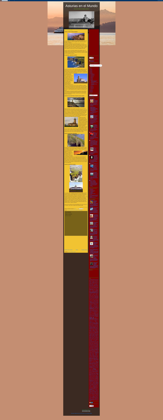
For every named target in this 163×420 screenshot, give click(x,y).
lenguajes (93, 346)
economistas (90, 314)
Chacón (97, 301)
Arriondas (97, 289)
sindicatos (96, 385)
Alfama (94, 285)
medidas (90, 354)
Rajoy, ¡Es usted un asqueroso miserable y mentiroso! (95, 263)
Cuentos (93, 309)
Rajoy (97, 373)
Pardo (97, 364)
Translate (95, 96)
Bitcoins (90, 295)
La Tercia (91, 345)
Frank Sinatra (93, 328)
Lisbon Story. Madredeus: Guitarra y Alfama (94, 81)
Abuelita (90, 281)
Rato (91, 374)
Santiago (94, 382)
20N (89, 280)
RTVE (97, 380)
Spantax (90, 388)
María (96, 352)
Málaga (94, 350)
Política (94, 368)
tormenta (95, 393)
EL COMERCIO (92, 191)
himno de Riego (93, 336)
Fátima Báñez (95, 323)
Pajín (97, 363)
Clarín (97, 303)
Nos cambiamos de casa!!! (95, 165)
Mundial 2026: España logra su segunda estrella (96, 157)
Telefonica (90, 390)
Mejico (93, 354)
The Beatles (94, 391)
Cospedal (90, 308)
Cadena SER (96, 297)
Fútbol (96, 329)
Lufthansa (92, 348)
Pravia (96, 369)
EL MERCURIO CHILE (92, 193)
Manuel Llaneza (94, 351)
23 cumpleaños (96, 280)
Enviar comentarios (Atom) (72, 251)
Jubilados (90, 343)
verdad (90, 397)
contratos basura (95, 306)
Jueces (92, 343)
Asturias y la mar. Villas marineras (94, 84)
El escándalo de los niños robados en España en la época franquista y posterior (95, 215)
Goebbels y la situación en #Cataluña (95, 201)
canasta (94, 298)
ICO (90, 338)
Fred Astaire (97, 328)
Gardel (96, 330)
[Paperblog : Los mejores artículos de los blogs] (91, 58)
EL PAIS (91, 194)
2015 (90, 72)
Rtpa (95, 380)
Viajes (93, 397)
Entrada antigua (84, 249)
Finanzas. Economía (91, 325)
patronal (90, 366)
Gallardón (90, 330)
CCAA (93, 301)
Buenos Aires (96, 296)
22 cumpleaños (92, 280)
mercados (90, 355)
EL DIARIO (91, 192)
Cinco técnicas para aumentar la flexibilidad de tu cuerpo (94, 141)
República (97, 377)
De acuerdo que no (92, 132)
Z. (97, 399)
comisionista (95, 304)
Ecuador (94, 314)
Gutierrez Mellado (95, 335)
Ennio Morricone (93, 316)
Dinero (90, 313)
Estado (90, 319)
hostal (97, 336)
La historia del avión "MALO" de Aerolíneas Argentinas (95, 223)
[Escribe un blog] (80, 208)
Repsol (94, 377)
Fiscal (94, 325)
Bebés (96, 293)
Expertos (94, 322)
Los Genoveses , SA (92, 147)
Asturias (97, 290)
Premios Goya (91, 370)
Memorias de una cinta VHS (94, 155)
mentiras (96, 354)
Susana (93, 389)
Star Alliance (96, 388)
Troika (96, 394)
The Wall (92, 392)
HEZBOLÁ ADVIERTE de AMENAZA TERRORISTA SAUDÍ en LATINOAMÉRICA (93, 108)
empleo (90, 316)
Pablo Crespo (94, 363)
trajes (90, 394)
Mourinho (94, 358)
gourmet (94, 333)
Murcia (90, 359)
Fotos (94, 326)
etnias (90, 320)
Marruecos (96, 353)
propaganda (96, 372)
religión (90, 377)
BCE (94, 293)
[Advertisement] (76, 242)
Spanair (97, 387)
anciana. (96, 288)
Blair (92, 295)
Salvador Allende (91, 381)
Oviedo (90, 363)
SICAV (97, 384)
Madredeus (93, 349)
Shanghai (95, 384)
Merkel (94, 355)
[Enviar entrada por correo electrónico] (78, 208)
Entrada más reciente (68, 249)
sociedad (90, 386)
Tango (97, 389)
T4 (95, 389)
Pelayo (97, 366)
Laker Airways (96, 345)
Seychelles (92, 384)
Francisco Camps (95, 327)
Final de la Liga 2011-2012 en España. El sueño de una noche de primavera (94, 250)
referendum (90, 376)
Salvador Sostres (96, 381)
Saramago (93, 383)
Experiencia (90, 322)
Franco (90, 328)
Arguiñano (94, 289)
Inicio (77, 249)
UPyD (93, 396)
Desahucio (96, 311)
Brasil (90, 296)
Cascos (95, 300)
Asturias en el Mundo (81, 6)
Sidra (90, 385)
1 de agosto (90, 279)
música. (95, 359)
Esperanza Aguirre (91, 318)
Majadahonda (91, 350)
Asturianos (93, 290)
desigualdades (90, 312)
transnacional (93, 394)
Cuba (90, 309)
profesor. (93, 372)
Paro (96, 365)
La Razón (97, 344)
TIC (94, 392)
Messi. (96, 355)
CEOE (95, 301)
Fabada (96, 322)
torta (97, 393)
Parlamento (93, 365)
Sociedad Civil (93, 386)
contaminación (90, 306)
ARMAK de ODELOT (92, 107)
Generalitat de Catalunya (92, 331)
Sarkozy (96, 383)
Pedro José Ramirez (94, 366)
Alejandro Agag (91, 285)
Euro (92, 320)
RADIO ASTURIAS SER (93, 197)
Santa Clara (90, 382)
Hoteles (96, 337)
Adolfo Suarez (94, 282)
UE (95, 395)
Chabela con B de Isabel (93, 124)
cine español (90, 303)
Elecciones (96, 315)
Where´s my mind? (92, 180)
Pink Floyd (90, 367)
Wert (92, 399)
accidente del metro (94, 281)
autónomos (90, 291)
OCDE (96, 361)
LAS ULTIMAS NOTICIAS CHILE (94, 195)
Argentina (90, 289)
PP (93, 369)
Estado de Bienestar (94, 319)
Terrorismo (90, 391)
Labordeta (94, 345)
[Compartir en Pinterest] (82, 208)
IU (90, 341)
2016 (90, 71)
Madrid (96, 349)
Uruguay (96, 396)
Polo (96, 368)
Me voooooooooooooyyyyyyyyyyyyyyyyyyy (96, 100)
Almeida (91, 286)
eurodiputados (95, 320)
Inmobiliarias (90, 340)
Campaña (91, 298)
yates (94, 399)
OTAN (96, 362)
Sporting (93, 388)
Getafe (93, 332)
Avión (96, 291)
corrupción (90, 307)
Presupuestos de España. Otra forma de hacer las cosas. (95, 243)
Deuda (97, 312)
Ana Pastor (93, 288)
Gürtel (90, 335)
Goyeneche (97, 333)
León (95, 346)
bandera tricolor (96, 292)
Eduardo (96, 314)
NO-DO (93, 361)
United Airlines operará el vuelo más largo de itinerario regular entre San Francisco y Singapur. (94, 117)
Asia (90, 290)
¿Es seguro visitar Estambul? (96, 173)
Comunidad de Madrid (92, 305)
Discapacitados (93, 313)
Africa (94, 283)
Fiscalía (97, 325)
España (90, 317)
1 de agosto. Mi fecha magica (95, 236)
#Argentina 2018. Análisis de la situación (95, 208)
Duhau (96, 313)
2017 (90, 70)
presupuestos (96, 371)
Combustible (90, 304)
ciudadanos (94, 303)
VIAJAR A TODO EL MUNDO (93, 172)
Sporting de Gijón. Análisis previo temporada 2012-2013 (95, 256)
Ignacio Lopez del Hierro (94, 338)
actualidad (90, 282)
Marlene (90, 353)
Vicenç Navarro (96, 397)
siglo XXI (93, 385)
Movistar (97, 358)
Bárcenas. (91, 293)
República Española (92, 378)
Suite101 (90, 389)
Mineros (94, 356)
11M (93, 279)
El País (93, 315)
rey (97, 379)
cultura (96, 309)
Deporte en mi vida (92, 140)
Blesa (94, 295)
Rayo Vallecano (94, 374)
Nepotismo (90, 361)
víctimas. (90, 398)
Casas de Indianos (91, 300)
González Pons (90, 333)
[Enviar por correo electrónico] (79, 208)
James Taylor (95, 341)
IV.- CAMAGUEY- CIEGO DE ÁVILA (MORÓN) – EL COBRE (95, 126)
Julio (97, 343)
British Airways (92, 296)
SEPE (89, 384)
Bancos (93, 292)
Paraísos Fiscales (93, 364)
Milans (92, 356)
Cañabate (97, 298)
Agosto (96, 283)
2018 (90, 69)
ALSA (93, 286)
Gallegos (94, 330)
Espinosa (97, 318)
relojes (92, 377)
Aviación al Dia (92, 114)
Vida (93, 398)
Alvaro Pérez (96, 286)
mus (92, 359)
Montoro (90, 358)
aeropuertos (90, 283)
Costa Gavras (94, 308)
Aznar (90, 292)
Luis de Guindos (96, 348)
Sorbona (94, 387)
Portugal (90, 369)
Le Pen (90, 346)
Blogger (91, 413)
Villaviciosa (96, 398)
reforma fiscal (94, 376)
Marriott (93, 353)
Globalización (96, 332)
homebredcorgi (82, 413)
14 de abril (96, 279)
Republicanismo (96, 378)
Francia (91, 327)
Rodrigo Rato (90, 380)
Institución (96, 340)
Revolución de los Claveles (93, 379)
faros (92, 323)
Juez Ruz (95, 343)
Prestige (93, 371)
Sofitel (97, 386)
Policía (91, 368)
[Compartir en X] (81, 208)
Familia (90, 323)
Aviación (93, 291)
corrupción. (95, 307)
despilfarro (94, 312)
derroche (93, 311)
